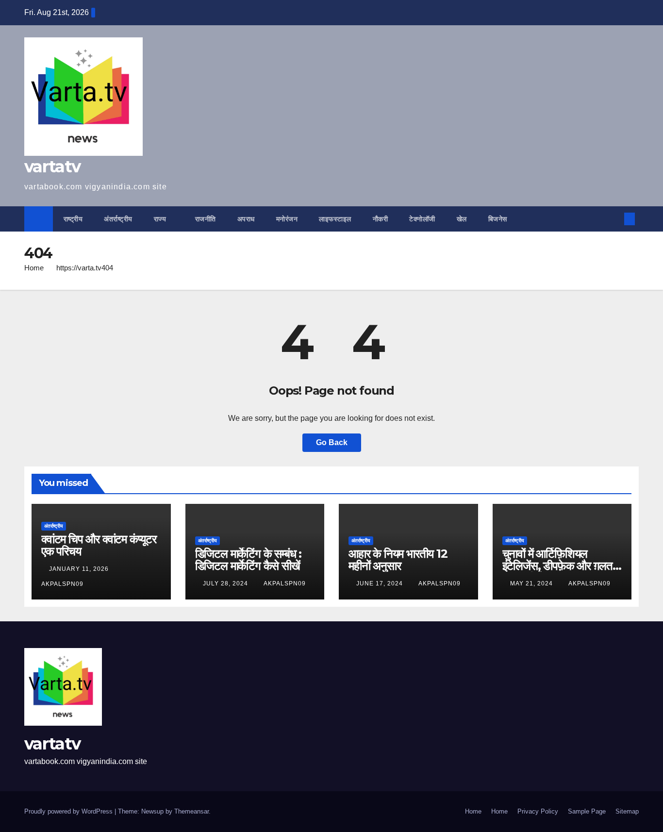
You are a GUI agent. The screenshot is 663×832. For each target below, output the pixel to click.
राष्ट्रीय (73, 219)
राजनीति (205, 219)
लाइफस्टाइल (335, 219)
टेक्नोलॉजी (422, 219)
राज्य (161, 219)
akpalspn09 (285, 583)
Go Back (332, 442)
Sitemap (627, 811)
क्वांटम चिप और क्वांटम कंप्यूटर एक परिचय (98, 545)
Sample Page (587, 811)
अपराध (246, 219)
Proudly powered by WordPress (69, 811)
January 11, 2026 (80, 569)
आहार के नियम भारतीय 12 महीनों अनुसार (398, 560)
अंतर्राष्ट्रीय (118, 219)
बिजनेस (497, 219)
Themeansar (191, 811)
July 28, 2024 (226, 583)
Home (34, 268)
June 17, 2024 (380, 583)
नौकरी (380, 219)
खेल (462, 219)
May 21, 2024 (532, 583)
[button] (613, 219)
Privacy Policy (537, 811)
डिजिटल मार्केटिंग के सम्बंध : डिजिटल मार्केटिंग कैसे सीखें (248, 560)
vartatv (52, 166)
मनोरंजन (287, 219)
